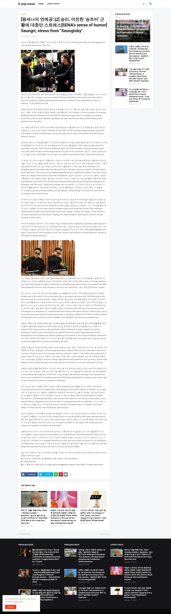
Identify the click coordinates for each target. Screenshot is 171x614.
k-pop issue (26, 4)
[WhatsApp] (56, 474)
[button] (144, 4)
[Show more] (70, 474)
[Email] (66, 474)
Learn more (18, 601)
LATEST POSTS (53, 4)
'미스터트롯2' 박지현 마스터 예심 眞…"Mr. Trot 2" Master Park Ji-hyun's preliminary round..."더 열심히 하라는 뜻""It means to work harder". (139, 95)
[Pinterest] (61, 474)
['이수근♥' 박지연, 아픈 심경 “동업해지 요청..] (93, 499)
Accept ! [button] (11, 607)
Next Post (104, 534)
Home (40, 4)
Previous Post (25, 534)
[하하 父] (34, 499)
